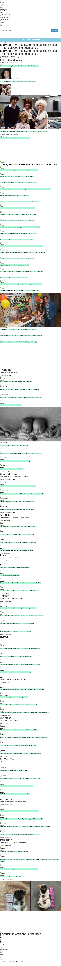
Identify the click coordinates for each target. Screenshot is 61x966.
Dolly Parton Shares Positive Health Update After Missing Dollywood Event (19, 290)
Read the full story (5, 58)
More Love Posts (4, 561)
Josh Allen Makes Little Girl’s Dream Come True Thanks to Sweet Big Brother (20, 664)
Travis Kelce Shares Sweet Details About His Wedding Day (15, 567)
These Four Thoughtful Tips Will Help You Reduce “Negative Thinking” (18, 704)
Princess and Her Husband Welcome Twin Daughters (14, 445)
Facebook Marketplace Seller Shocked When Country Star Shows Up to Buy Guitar (22, 494)
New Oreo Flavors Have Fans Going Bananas (12, 469)
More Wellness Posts (5, 723)
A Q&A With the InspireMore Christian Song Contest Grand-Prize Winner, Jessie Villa (22, 615)
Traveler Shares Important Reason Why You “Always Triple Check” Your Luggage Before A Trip (24, 712)
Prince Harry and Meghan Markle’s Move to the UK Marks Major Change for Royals (21, 271)
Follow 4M (4, 26)
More (1, 12)
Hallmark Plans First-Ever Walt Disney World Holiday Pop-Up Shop (17, 509)
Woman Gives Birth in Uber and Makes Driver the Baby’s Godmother (17, 208)
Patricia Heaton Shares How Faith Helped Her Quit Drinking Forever (17, 501)
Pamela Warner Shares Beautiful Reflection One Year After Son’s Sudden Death (20, 583)
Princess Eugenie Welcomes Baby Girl (10, 575)
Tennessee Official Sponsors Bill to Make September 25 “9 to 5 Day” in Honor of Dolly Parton (24, 131)
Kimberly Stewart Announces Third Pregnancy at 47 (13, 277)
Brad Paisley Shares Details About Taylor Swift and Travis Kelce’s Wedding (19, 590)
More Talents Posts (5, 601)
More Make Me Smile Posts (7, 479)
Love (1, 206)
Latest (1, 947)
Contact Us (3, 16)
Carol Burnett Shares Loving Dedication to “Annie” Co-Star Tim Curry (18, 81)
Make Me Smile (4, 250)
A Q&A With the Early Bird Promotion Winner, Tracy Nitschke (15, 631)
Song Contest (3, 9)
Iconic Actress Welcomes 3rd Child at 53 (10, 876)
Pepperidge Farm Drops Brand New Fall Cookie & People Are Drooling (18, 342)
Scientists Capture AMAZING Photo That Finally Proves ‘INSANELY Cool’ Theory (20, 778)
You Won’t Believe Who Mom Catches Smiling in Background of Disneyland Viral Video (22, 252)
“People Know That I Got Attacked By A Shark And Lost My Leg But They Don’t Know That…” (24, 737)
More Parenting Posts (5, 845)
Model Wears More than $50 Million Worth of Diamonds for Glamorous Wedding (21, 335)
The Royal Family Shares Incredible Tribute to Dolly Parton (28, 164)
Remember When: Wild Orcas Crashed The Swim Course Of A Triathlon (18, 526)
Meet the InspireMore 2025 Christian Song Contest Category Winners (18, 608)
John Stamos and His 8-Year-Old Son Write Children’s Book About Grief (18, 329)
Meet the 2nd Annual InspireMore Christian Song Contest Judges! (17, 623)
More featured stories (15, 58)
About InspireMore (5, 14)
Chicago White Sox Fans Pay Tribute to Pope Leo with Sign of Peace (18, 486)
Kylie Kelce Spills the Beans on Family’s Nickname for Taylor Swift (17, 239)
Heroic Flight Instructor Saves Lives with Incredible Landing (15, 672)
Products (3, 42)
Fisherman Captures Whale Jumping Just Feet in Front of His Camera (18, 214)
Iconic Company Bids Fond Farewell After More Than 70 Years (16, 381)
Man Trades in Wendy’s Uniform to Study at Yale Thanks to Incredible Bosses (20, 648)
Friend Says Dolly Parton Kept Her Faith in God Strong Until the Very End (19, 170)
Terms (1, 961)
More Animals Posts (5, 520)
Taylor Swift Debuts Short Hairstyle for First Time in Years (14, 265)
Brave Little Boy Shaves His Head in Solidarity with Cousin (15, 138)
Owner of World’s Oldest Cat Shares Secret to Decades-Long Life (17, 534)
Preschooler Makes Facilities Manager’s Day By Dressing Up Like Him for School (21, 284)
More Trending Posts (5, 375)
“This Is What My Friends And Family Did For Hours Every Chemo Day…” (18, 745)
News (1, 4)
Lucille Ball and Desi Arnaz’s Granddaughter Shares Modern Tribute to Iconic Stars (21, 246)
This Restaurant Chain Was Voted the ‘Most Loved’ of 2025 (15, 794)
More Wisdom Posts (5, 682)
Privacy (6, 961)
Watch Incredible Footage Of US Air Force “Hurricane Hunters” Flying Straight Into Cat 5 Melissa (25, 826)
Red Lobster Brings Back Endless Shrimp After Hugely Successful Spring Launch (21, 453)
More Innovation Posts (6, 764)
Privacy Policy (3, 20)
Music (1, 7)
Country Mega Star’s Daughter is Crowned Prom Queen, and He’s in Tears (19, 869)
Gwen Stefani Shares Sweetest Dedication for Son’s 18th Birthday (17, 258)
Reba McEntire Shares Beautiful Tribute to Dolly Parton (14, 195)
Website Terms (4, 19)
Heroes (2, 130)
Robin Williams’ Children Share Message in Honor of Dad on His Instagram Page (21, 397)
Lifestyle (2, 80)
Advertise (2, 957)
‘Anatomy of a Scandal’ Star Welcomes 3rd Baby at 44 (14, 851)
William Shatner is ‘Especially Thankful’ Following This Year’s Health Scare (19, 730)
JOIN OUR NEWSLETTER (30, 39)
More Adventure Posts (6, 804)
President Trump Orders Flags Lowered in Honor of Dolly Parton (17, 176)
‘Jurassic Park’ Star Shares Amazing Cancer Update (13, 770)
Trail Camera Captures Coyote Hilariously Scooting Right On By (16, 550)
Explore (2, 2)
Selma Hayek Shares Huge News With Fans (11, 405)
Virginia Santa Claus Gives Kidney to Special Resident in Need (16, 656)
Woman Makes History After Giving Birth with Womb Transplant (16, 786)
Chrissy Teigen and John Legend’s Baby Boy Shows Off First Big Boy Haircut (20, 227)
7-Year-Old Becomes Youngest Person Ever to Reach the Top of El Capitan (19, 811)
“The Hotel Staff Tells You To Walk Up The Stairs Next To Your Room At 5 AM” (20, 834)
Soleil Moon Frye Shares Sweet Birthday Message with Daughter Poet (18, 233)
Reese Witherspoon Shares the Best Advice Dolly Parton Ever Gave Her (18, 182)
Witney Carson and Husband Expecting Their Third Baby (15, 461)
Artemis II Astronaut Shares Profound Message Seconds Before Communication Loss (22, 689)
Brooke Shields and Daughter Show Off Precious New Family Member (18, 542)
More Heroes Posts (5, 642)
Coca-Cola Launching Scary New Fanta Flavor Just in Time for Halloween (19, 66)
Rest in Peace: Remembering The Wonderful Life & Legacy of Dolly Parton (19, 201)
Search (2, 22)
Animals (2, 6)
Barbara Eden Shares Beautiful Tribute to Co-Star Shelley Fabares (17, 220)
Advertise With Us (4, 17)
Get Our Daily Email (5, 10)
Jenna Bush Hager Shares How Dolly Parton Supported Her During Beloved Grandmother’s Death (25, 189)
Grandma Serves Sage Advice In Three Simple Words (14, 697)
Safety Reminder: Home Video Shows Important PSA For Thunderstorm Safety (20, 753)
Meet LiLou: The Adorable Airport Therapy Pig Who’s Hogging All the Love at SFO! (21, 819)
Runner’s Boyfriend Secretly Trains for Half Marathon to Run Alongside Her (19, 389)
